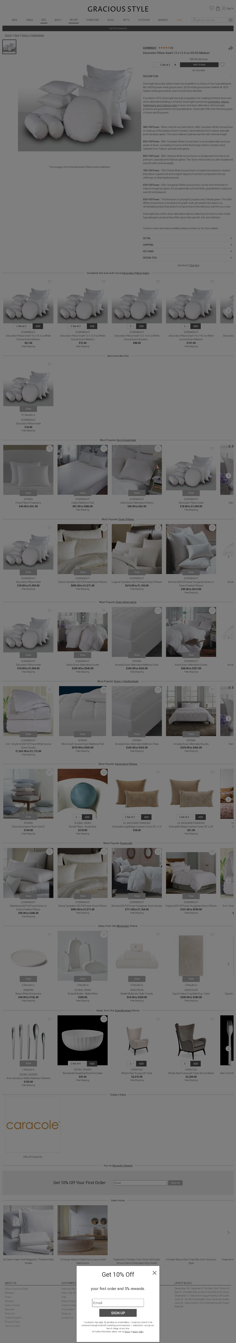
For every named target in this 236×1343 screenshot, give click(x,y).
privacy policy (138, 1331)
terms (127, 1331)
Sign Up (118, 1313)
